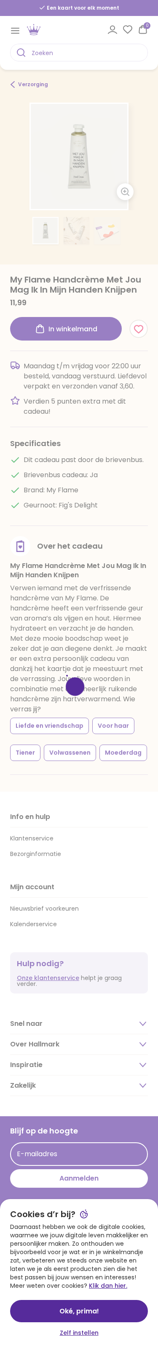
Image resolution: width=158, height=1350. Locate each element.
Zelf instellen (79, 1333)
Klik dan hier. (108, 1285)
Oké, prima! (79, 1311)
